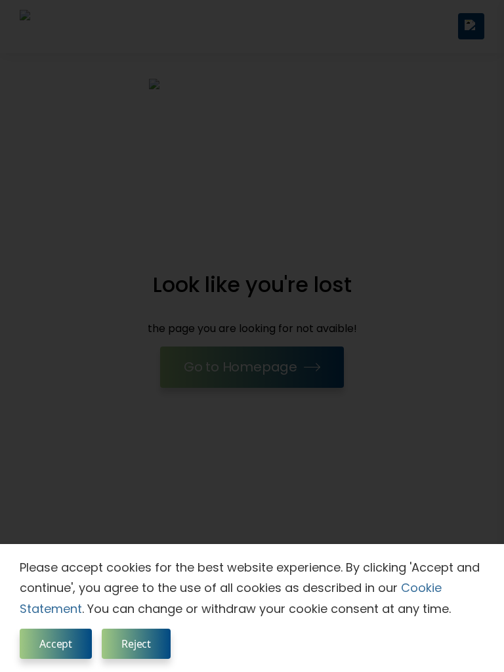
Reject (136, 644)
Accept (55, 644)
